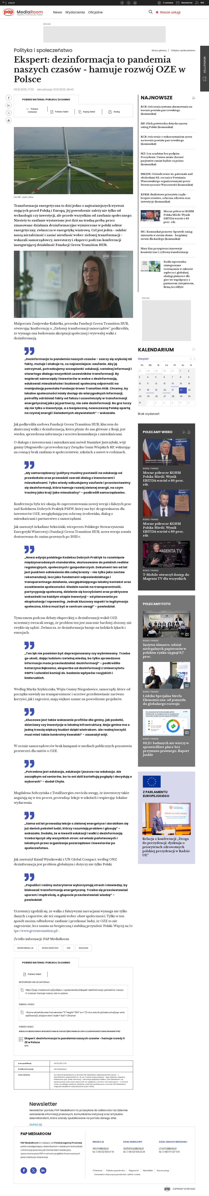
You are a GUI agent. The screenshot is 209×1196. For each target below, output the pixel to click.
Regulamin (134, 1170)
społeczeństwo (50, 948)
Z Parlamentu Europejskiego (156, 794)
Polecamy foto (157, 604)
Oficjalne (95, 12)
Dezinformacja (25, 948)
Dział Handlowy (132, 1141)
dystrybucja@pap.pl (133, 1148)
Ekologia (83, 948)
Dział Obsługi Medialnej (173, 1141)
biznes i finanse (151, 468)
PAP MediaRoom (36, 1133)
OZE (68, 948)
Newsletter (205, 65)
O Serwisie (97, 1170)
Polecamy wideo (157, 432)
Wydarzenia (75, 12)
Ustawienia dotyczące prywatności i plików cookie (117, 1174)
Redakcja (98, 1141)
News (57, 12)
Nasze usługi (170, 12)
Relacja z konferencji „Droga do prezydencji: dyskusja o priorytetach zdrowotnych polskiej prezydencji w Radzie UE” (166, 847)
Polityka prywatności (115, 1170)
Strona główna (159, 50)
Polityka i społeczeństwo (183, 50)
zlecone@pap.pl (101, 1148)
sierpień (143, 359)
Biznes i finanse (151, 640)
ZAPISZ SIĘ (35, 1125)
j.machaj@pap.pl (168, 1148)
